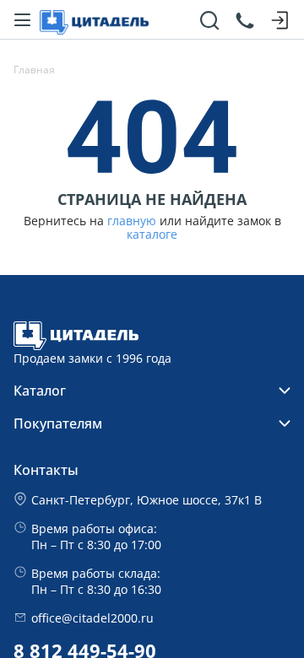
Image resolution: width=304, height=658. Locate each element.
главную (131, 221)
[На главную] (94, 20)
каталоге (152, 234)
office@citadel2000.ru (92, 618)
